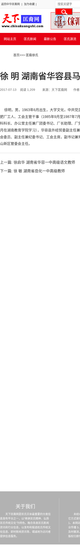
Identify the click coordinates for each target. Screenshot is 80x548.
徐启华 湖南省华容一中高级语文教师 (44, 162)
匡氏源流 (70, 39)
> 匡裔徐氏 (30, 55)
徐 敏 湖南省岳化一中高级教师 (39, 171)
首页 (16, 55)
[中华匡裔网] (22, 28)
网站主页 (10, 39)
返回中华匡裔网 (10, 4)
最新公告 (50, 39)
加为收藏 (29, 4)
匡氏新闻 (30, 39)
